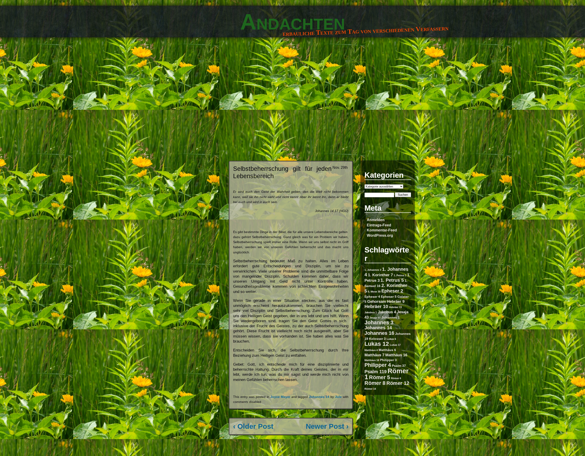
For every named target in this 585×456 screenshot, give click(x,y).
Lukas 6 (391, 339)
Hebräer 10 (376, 306)
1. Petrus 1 (400, 275)
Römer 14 (370, 388)
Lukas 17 (395, 344)
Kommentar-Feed (382, 230)
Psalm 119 (375, 371)
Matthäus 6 (387, 350)
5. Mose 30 (374, 291)
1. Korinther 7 (380, 275)
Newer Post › (327, 426)
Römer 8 (375, 383)
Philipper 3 (388, 360)
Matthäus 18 (371, 360)
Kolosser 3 (377, 339)
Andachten (292, 21)
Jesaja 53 (375, 317)
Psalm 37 (399, 365)
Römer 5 (379, 377)
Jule (338, 397)
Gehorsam (376, 301)
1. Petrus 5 (392, 280)
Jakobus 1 (370, 312)
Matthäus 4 (371, 350)
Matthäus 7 (374, 355)
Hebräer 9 (395, 301)
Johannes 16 (379, 333)
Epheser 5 (388, 296)
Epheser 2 (392, 290)
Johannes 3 (379, 322)
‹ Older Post (253, 426)
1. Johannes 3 (372, 269)
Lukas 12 (376, 344)
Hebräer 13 (395, 307)
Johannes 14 (378, 327)
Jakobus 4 (387, 312)
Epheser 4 (372, 296)
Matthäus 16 (396, 355)
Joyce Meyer (280, 397)
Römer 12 (397, 383)
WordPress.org (380, 235)
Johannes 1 (390, 317)
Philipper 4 (377, 365)
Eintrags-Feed (379, 225)
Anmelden (376, 220)
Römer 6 (396, 378)
